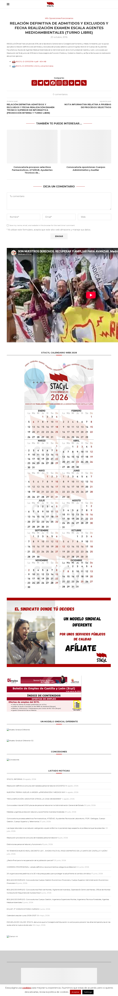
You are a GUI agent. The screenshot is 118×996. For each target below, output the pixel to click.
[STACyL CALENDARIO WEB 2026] (59, 474)
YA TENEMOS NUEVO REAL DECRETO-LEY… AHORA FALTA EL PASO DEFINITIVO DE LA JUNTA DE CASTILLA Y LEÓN (57, 851)
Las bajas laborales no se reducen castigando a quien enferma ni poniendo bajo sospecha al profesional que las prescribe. (56, 828)
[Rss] (102, 4)
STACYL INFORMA (14, 779)
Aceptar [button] (75, 992)
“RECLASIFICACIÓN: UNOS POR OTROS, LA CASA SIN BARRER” (34, 799)
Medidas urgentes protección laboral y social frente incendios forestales (35, 812)
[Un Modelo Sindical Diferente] (18, 730)
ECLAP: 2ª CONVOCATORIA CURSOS (23, 909)
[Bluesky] (96, 4)
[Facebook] (53, 83)
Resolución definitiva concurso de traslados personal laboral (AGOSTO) (36, 786)
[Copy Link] (84, 83)
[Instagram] (59, 83)
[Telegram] (40, 83)
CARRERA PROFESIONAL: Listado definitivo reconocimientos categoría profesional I (42, 867)
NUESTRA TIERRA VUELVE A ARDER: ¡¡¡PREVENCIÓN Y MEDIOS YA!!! (36, 792)
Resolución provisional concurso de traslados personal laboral (32, 838)
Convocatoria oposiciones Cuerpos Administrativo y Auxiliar (85, 168)
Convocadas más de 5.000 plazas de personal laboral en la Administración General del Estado (45, 805)
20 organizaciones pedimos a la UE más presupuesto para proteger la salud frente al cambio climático (49, 873)
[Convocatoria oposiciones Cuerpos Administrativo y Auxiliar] (85, 146)
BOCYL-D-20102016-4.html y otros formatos (34, 66)
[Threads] (105, 4)
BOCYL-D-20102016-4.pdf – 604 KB (31, 61)
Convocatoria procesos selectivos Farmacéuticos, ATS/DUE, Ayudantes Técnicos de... (32, 170)
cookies (26, 987)
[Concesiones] (13, 760)
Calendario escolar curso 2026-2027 (21, 915)
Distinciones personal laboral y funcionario (24, 844)
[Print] (71, 83)
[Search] (109, 4)
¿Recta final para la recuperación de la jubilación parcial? (30, 860)
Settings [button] (88, 992)
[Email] (99, 4)
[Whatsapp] (34, 83)
